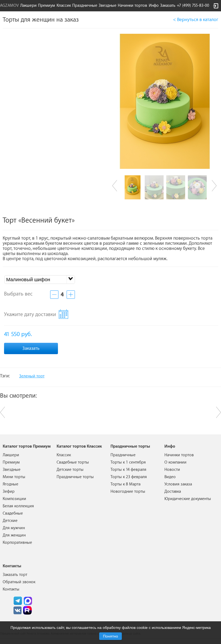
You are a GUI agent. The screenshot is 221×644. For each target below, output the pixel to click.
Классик (64, 455)
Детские (10, 520)
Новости (172, 469)
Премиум (11, 462)
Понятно (110, 636)
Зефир (9, 491)
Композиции (14, 499)
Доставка (172, 491)
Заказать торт (15, 574)
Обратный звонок (19, 582)
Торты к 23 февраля (128, 477)
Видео (170, 477)
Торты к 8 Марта (125, 484)
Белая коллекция (18, 506)
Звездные (107, 5)
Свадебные (13, 513)
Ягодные (10, 484)
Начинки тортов (132, 5)
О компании (175, 462)
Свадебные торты (73, 462)
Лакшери (28, 5)
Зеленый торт (31, 376)
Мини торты (14, 477)
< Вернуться (195, 19)
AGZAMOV (9, 5)
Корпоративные (17, 542)
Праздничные (123, 455)
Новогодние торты (127, 491)
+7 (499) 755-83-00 (193, 5)
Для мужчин (14, 528)
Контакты (11, 589)
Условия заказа (178, 484)
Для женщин (14, 535)
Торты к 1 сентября (128, 462)
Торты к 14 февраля (128, 469)
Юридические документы (187, 499)
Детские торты (70, 469)
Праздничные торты (75, 477)
